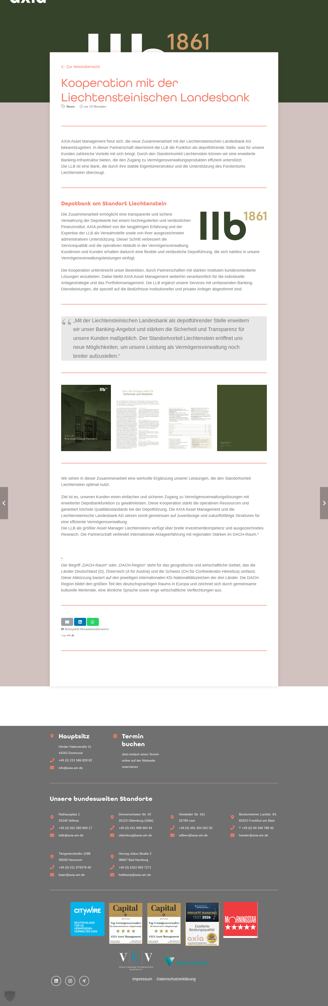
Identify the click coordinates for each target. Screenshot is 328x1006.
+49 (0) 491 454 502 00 (195, 828)
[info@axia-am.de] (54, 768)
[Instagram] (70, 981)
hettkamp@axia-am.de (135, 875)
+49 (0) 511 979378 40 (75, 867)
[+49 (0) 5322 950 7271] (114, 867)
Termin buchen (133, 740)
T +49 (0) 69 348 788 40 (256, 828)
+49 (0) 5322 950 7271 (135, 867)
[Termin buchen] (117, 736)
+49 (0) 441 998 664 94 (135, 828)
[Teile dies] (80, 622)
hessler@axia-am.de (253, 835)
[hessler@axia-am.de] (234, 835)
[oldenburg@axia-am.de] (114, 835)
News (70, 106)
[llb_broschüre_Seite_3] (190, 418)
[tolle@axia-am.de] (54, 835)
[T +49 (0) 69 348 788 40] (234, 828)
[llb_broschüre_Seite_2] (138, 418)
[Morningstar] (240, 920)
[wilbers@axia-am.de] (174, 835)
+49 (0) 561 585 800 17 (75, 828)
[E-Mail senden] (67, 622)
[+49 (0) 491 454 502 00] (174, 828)
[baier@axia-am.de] (54, 875)
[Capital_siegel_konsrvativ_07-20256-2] (164, 923)
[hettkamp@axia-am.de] (114, 875)
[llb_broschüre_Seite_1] (86, 418)
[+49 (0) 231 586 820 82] (54, 760)
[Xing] (84, 981)
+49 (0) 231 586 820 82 (75, 760)
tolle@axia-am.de (71, 835)
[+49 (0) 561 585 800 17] (54, 828)
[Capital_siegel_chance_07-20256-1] (126, 923)
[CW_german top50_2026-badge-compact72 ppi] (87, 919)
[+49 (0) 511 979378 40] (54, 867)
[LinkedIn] (56, 981)
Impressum (142, 979)
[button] (10, 996)
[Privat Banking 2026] (202, 924)
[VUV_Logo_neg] (136, 960)
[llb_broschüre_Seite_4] (242, 418)
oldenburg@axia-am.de (135, 835)
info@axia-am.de (71, 768)
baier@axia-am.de (72, 875)
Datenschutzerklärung (176, 979)
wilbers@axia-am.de (193, 835)
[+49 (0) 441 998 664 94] (114, 828)
